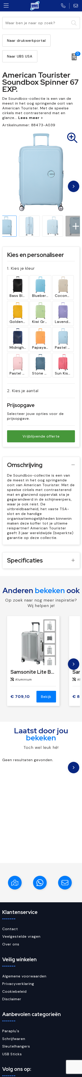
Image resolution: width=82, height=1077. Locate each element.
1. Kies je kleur (21, 268)
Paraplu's (10, 1031)
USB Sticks (12, 1054)
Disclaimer (11, 999)
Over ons (10, 944)
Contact (10, 929)
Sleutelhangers (16, 1046)
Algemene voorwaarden (24, 976)
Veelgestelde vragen (21, 936)
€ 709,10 (20, 696)
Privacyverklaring (18, 983)
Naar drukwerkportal (26, 40)
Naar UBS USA (20, 56)
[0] (73, 56)
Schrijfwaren (13, 1038)
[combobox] (36, 23)
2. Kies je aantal (22, 390)
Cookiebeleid (14, 991)
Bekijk (46, 696)
